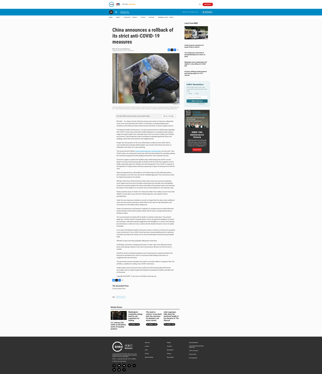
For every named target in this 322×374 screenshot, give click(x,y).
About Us (147, 342)
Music (118, 17)
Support (152, 17)
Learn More (197, 149)
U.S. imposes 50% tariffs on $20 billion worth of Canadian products (118, 326)
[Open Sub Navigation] (114, 17)
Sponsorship (170, 357)
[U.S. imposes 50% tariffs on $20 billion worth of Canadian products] (119, 315)
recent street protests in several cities (148, 151)
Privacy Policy (202, 103)
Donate (208, 4)
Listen (143, 17)
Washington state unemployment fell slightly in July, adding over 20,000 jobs (195, 64)
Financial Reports (193, 342)
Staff (146, 350)
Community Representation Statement (196, 346)
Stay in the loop (197, 101)
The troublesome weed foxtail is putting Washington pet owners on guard (194, 54)
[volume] (116, 12)
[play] (111, 12)
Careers (169, 353)
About (171, 17)
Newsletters (170, 350)
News (111, 17)
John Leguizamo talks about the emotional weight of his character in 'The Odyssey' (171, 316)
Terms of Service (193, 350)
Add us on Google (168, 116)
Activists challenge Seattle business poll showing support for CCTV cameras (195, 73)
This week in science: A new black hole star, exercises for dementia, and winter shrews (154, 316)
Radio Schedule (149, 357)
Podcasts (127, 17)
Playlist (169, 342)
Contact (147, 346)
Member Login (163, 17)
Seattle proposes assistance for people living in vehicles (194, 46)
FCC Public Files (193, 358)
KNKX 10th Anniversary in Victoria (197, 135)
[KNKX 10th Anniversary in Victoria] (197, 119)
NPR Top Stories (121, 297)
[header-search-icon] (199, 4)
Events (134, 17)
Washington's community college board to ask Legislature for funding (135, 316)
